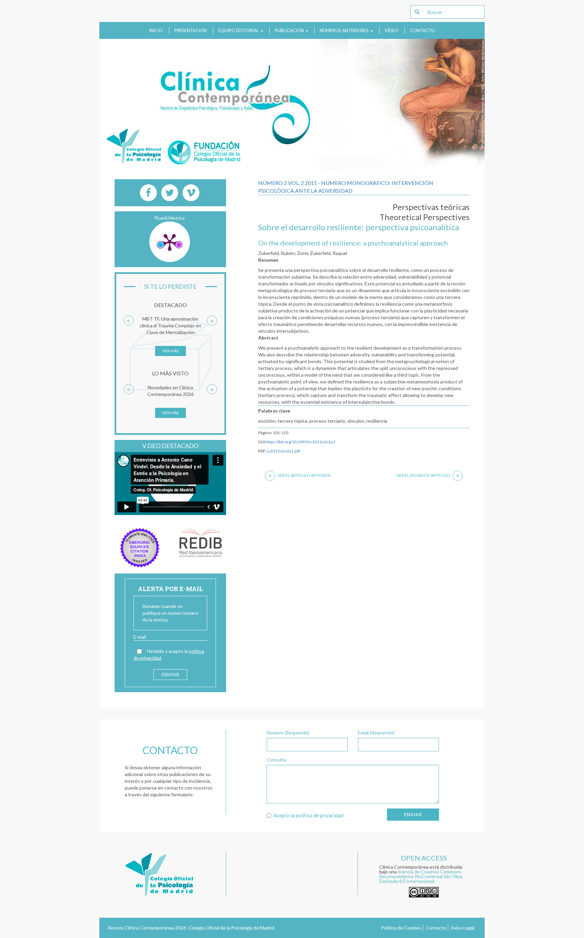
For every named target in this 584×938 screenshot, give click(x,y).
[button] (128, 339)
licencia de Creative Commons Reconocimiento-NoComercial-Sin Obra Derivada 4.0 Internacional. (420, 876)
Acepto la (308, 815)
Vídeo (391, 30)
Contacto (422, 30)
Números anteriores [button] (345, 30)
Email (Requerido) (376, 732)
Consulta (276, 760)
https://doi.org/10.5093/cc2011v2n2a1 (300, 441)
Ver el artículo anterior (299, 475)
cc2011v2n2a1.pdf (283, 450)
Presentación (190, 30)
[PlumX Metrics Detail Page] (169, 241)
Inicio (156, 30)
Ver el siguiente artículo (428, 475)
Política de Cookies (401, 928)
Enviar (413, 814)
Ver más (170, 350)
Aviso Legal (462, 928)
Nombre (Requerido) (288, 732)
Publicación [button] (290, 30)
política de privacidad (319, 815)
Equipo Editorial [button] (239, 30)
